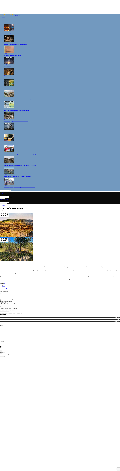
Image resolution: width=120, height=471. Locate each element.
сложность (3, 286)
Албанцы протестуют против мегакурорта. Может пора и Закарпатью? (17, 99)
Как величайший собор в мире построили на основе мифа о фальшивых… (17, 176)
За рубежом (5, 152)
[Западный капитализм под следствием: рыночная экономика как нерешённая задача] (9, 74)
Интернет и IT (6, 22)
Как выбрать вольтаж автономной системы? (16, 289)
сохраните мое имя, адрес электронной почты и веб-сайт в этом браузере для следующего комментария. (17, 306)
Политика (4, 23)
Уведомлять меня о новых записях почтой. (8, 310)
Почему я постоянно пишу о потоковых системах (13, 88)
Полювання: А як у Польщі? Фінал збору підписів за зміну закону (16, 143)
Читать (118, 319)
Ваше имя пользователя (12, 196)
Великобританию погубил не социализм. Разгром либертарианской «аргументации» (20, 165)
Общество (5, 18)
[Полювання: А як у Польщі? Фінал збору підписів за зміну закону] (9, 141)
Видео (3, 189)
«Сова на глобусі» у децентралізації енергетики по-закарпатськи (16, 121)
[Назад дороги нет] (9, 63)
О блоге (3, 192)
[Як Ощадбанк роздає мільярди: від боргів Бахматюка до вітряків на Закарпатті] (9, 129)
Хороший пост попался (4, 262)
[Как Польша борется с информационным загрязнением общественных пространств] (9, 184)
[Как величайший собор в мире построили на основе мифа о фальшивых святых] (9, 173)
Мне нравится (117, 317)
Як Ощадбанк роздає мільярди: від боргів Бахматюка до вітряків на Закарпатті (19, 131)
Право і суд (6, 19)
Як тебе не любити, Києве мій (13, 288)
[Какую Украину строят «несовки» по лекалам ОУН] (9, 52)
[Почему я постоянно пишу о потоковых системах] (9, 86)
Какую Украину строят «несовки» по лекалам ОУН (13, 55)
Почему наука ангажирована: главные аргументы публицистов (15, 44)
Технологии (6, 21)
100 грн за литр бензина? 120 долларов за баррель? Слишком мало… (17, 110)
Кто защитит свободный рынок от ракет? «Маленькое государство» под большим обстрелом (21, 33)
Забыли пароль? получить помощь (5, 199)
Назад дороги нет (7, 66)
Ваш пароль (10, 197)
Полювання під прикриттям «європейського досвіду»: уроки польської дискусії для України (21, 154)
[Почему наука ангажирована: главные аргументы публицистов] (9, 41)
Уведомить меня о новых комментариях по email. (9, 308)
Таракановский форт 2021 (6, 342)
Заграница (4, 133)
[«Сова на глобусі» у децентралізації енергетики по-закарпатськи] (9, 118)
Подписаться (117, 321)
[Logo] (3, 15)
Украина (3, 17)
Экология (4, 78)
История (5, 20)
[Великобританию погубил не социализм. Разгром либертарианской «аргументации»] (9, 162)
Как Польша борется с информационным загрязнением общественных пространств (19, 187)
